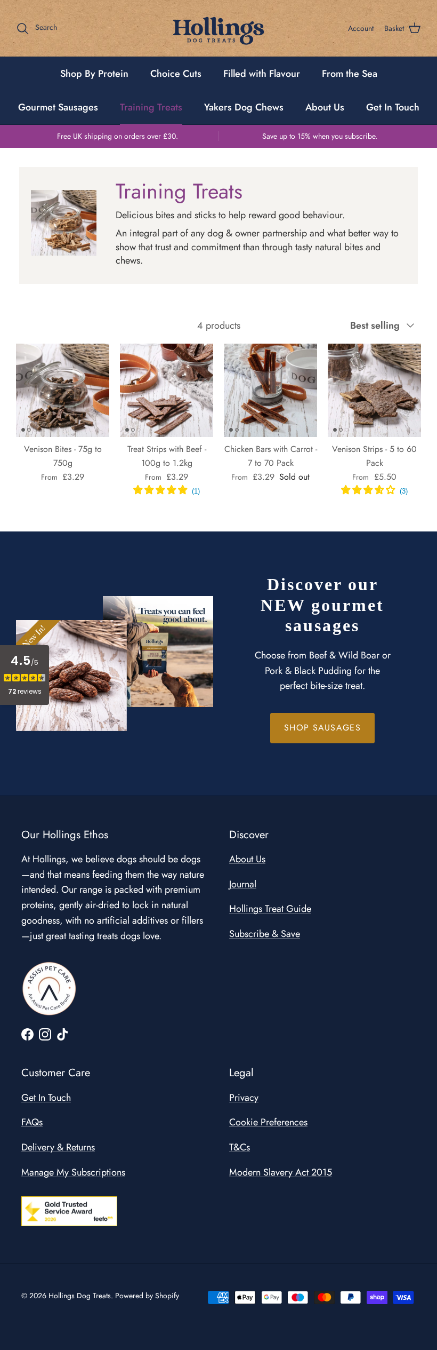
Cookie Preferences (268, 1122)
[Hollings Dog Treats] (218, 28)
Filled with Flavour (261, 74)
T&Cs (239, 1147)
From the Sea (349, 74)
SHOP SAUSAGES (322, 727)
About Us (324, 107)
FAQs (32, 1122)
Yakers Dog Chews (244, 107)
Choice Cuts (175, 74)
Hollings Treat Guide (270, 909)
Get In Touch (392, 107)
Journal (242, 884)
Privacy (243, 1098)
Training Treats (151, 107)
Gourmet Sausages (58, 107)
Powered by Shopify (147, 1295)
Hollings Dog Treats (79, 1295)
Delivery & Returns (58, 1147)
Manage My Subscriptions (73, 1172)
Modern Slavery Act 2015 (280, 1172)
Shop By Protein (94, 74)
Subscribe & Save (264, 934)
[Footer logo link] (49, 989)
